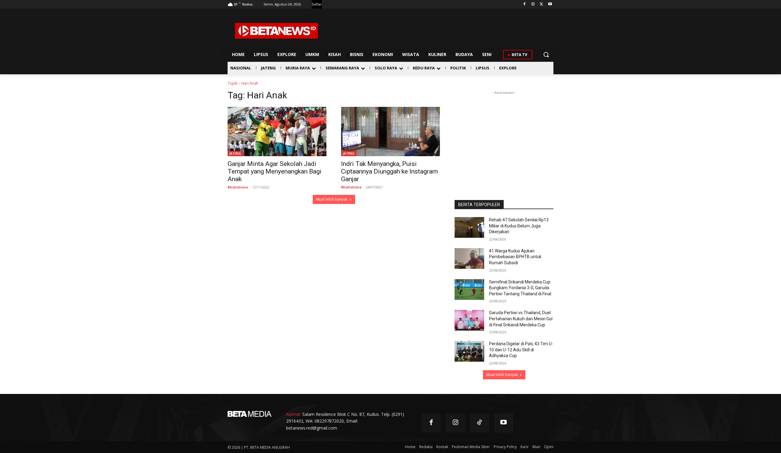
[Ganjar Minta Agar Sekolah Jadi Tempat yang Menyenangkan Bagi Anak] (277, 131)
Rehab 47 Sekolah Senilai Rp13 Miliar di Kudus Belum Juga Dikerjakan (519, 225)
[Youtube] (549, 4)
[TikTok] (479, 423)
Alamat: (293, 414)
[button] (546, 54)
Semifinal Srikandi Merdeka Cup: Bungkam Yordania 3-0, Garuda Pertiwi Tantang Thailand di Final (520, 287)
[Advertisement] (504, 134)
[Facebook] (524, 4)
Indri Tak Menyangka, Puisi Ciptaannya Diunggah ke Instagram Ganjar (389, 171)
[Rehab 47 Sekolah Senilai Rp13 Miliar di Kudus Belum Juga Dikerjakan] (469, 227)
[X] (541, 4)
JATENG (235, 153)
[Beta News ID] (276, 30)
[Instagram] (533, 4)
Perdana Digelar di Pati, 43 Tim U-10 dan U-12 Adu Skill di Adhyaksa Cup (521, 349)
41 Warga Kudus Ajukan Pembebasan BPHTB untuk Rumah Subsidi (515, 256)
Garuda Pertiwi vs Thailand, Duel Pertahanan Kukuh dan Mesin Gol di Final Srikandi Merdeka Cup (520, 318)
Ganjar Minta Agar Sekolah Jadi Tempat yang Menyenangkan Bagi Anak (275, 171)
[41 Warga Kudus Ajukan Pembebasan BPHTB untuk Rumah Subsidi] (469, 258)
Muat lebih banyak (331, 199)
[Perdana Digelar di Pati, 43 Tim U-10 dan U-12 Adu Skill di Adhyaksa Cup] (469, 351)
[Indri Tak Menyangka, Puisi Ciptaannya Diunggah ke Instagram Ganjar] (390, 131)
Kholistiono (238, 187)
